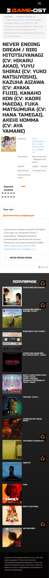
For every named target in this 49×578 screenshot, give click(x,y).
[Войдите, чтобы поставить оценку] (2, 193)
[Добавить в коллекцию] (6, 138)
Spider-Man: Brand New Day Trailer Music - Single (34, 354)
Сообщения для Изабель (34, 288)
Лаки (25, 485)
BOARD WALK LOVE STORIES (34, 331)
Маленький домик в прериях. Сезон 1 (32, 310)
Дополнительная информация (18, 215)
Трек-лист (8, 209)
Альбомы (8, 16)
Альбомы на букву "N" (25, 16)
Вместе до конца (30, 507)
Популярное (24, 282)
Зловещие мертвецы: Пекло (32, 420)
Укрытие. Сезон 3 (30, 397)
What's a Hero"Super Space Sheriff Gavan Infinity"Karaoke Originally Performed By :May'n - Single (34, 378)
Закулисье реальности (33, 441)
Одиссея (26, 463)
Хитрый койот (29, 528)
